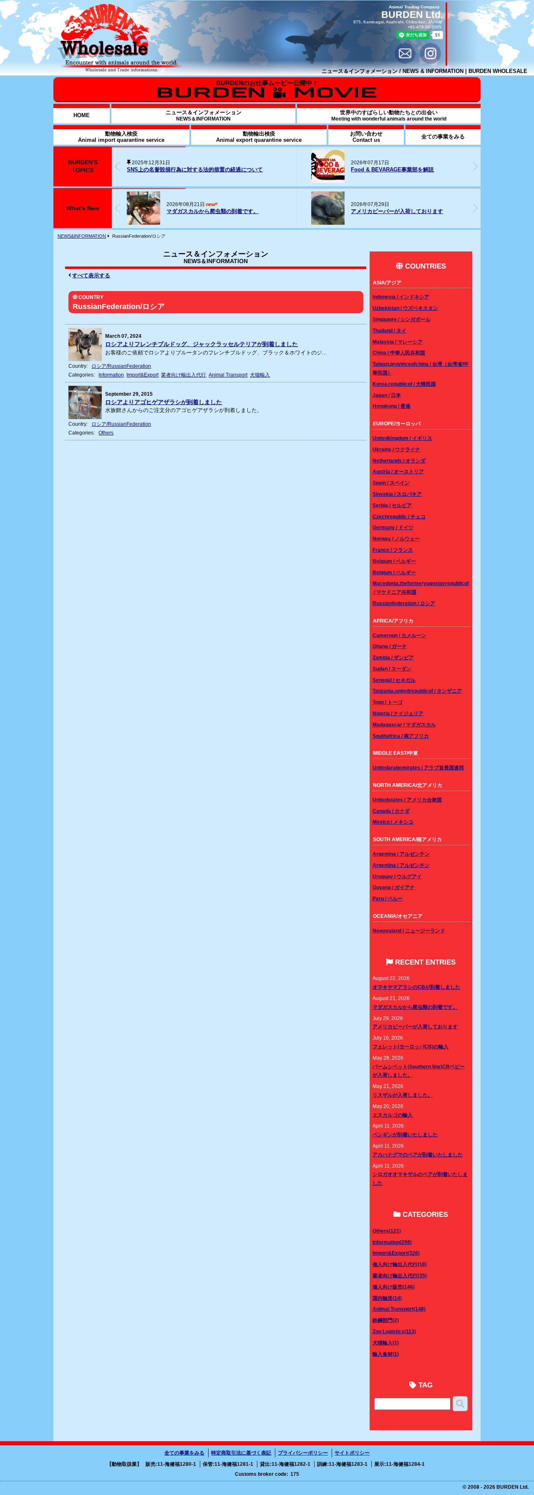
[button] (475, 166)
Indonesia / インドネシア (401, 296)
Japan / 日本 (387, 395)
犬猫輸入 (260, 374)
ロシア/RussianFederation (121, 366)
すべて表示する (91, 275)
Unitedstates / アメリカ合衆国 (407, 799)
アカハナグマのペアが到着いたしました (418, 1154)
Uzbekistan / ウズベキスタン (405, 308)
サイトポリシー (352, 1453)
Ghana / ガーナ (390, 646)
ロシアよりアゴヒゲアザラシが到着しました (163, 402)
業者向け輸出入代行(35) (400, 1275)
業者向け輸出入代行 (183, 374)
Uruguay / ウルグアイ (397, 876)
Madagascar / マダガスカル (404, 724)
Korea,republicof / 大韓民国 (404, 384)
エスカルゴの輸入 (393, 1115)
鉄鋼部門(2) (386, 1320)
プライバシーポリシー (303, 1453)
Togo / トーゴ (388, 702)
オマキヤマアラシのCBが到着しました (416, 987)
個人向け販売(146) (394, 1286)
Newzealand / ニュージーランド (409, 930)
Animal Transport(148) (399, 1309)
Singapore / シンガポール (402, 319)
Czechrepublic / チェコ (399, 516)
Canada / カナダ (391, 811)
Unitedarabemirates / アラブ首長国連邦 (418, 767)
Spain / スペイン (391, 482)
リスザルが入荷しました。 (403, 1095)
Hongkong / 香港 (392, 406)
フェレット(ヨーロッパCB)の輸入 (410, 1046)
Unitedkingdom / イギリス (402, 438)
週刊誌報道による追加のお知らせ (450, 169)
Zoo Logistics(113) (394, 1331)
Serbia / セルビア (392, 505)
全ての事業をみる (184, 1453)
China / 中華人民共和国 (399, 352)
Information (111, 374)
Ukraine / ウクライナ (396, 449)
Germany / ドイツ (393, 527)
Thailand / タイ (389, 330)
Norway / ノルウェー (396, 538)
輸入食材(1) (386, 1354)
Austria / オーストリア (398, 471)
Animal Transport (228, 374)
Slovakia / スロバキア (397, 494)
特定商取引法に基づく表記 (241, 1453)
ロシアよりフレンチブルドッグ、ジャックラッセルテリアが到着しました (201, 344)
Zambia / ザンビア (393, 657)
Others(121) (387, 1231)
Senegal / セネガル (394, 680)
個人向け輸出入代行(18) (400, 1264)
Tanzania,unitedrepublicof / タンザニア (417, 690)
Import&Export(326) (396, 1253)
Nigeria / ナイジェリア (398, 713)
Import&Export (142, 374)
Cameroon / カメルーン (399, 635)
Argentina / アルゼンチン (401, 854)
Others (105, 432)
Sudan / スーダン (392, 668)
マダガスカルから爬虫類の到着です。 (212, 211)
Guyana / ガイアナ (394, 887)
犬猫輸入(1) (386, 1342)
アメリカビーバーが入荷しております (397, 211)
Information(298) (392, 1242)
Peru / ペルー (388, 898)
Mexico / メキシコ (393, 821)
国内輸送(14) (387, 1298)
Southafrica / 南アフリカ (401, 736)
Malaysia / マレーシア (398, 341)
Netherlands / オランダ (399, 460)
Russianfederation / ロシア (404, 603)
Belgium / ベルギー (394, 561)
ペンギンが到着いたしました (405, 1134)
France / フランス (393, 550)
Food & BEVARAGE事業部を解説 (306, 169)
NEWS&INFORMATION (82, 236)
